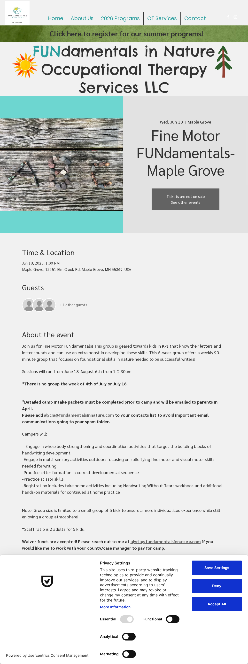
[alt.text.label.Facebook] (228, 17)
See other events (185, 202)
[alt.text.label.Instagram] (235, 17)
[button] (120, 18)
